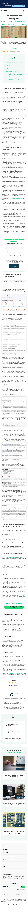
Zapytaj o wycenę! (17, 5)
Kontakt (22, 886)
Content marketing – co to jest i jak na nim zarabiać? (14, 804)
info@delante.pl (22, 890)
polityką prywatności (17, 251)
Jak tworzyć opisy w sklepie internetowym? (14, 776)
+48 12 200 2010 (7, 5)
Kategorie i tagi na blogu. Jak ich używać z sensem (14, 832)
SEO (6, 3)
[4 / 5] (7, 51)
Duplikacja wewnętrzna (13, 76)
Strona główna (3, 21)
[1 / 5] (3, 51)
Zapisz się (14, 266)
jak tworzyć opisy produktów (16, 673)
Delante (15, 695)
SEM (8, 3)
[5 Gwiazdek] (9, 51)
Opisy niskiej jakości (12, 73)
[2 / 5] (4, 51)
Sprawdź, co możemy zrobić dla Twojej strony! (14, 607)
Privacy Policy (20, 900)
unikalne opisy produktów (11, 557)
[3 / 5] (6, 51)
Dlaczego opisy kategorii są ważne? (15, 62)
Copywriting (23, 24)
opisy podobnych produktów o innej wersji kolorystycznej (13, 597)
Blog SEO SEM (10, 21)
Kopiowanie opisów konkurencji (15, 74)
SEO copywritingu (17, 198)
